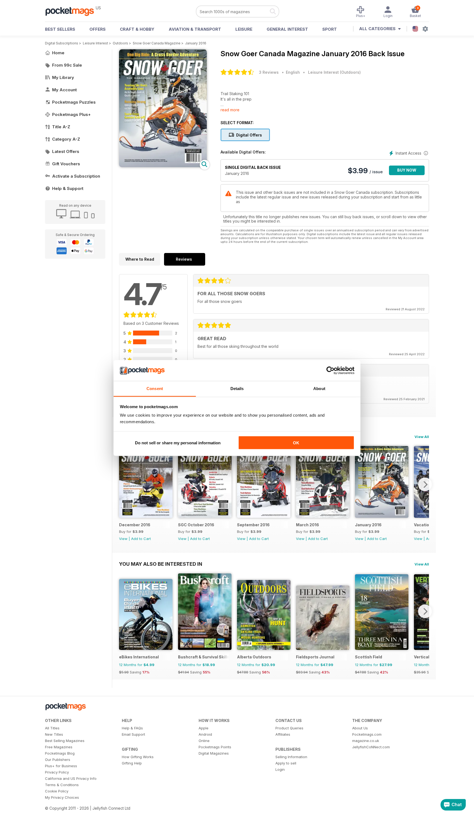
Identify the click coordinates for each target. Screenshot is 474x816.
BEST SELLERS (60, 29)
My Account (64, 89)
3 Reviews (269, 72)
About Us (360, 728)
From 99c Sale (67, 65)
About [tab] (319, 388)
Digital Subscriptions (61, 43)
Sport (329, 29)
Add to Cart (141, 538)
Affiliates (282, 734)
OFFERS (97, 29)
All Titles (52, 728)
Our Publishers (57, 759)
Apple (203, 728)
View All (421, 436)
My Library (63, 77)
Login (280, 769)
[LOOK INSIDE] (163, 165)
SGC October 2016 (196, 524)
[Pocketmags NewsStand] (72, 10)
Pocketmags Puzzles (74, 102)
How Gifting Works (138, 757)
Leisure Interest (95, 43)
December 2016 (134, 524)
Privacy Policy (57, 772)
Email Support (133, 734)
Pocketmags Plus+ (71, 114)
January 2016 (195, 43)
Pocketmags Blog (60, 753)
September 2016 (253, 524)
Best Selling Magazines (64, 740)
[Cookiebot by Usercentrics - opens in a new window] (330, 370)
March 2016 (307, 524)
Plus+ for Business (61, 766)
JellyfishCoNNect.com (371, 747)
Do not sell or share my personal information (178, 442)
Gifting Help (132, 763)
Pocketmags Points (215, 747)
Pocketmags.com (367, 734)
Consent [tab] (154, 388)
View (123, 538)
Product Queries (289, 728)
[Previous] (123, 484)
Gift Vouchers (66, 163)
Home (58, 52)
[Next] (425, 484)
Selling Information (291, 757)
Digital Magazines (214, 753)
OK (296, 442)
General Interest (287, 29)
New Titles (54, 734)
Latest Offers (65, 151)
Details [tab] (237, 388)
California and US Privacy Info (71, 778)
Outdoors (120, 43)
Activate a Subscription (76, 176)
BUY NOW (406, 170)
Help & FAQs (132, 728)
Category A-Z (66, 139)
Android (205, 734)
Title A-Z (61, 126)
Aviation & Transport (195, 29)
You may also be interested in (160, 564)
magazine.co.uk (365, 740)
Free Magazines (58, 747)
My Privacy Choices (62, 797)
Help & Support (67, 188)
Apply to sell (285, 763)
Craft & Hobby (137, 29)
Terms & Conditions (62, 785)
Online (204, 740)
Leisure (243, 29)
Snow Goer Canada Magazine (156, 43)
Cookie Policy (56, 791)
